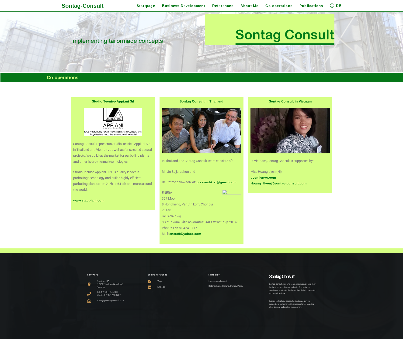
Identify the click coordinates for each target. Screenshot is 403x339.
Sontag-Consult (83, 6)
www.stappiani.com (88, 200)
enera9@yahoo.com (185, 234)
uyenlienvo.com (263, 177)
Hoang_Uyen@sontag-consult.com (278, 183)
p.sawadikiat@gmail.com (217, 182)
